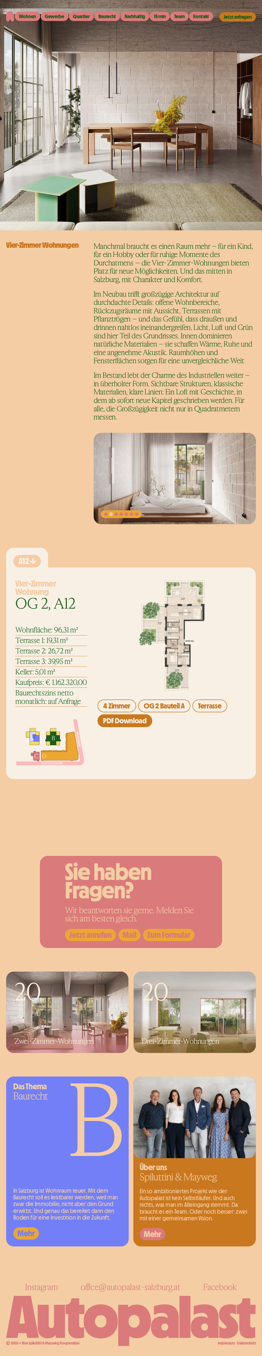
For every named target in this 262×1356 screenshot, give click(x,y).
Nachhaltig (135, 16)
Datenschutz (246, 1343)
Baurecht (107, 16)
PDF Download (124, 720)
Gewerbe (54, 16)
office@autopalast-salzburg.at (130, 1287)
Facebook (220, 1287)
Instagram (41, 1287)
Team (179, 16)
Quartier (81, 16)
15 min (160, 16)
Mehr (26, 1233)
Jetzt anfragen (238, 17)
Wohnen (27, 16)
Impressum (226, 1343)
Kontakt (201, 16)
